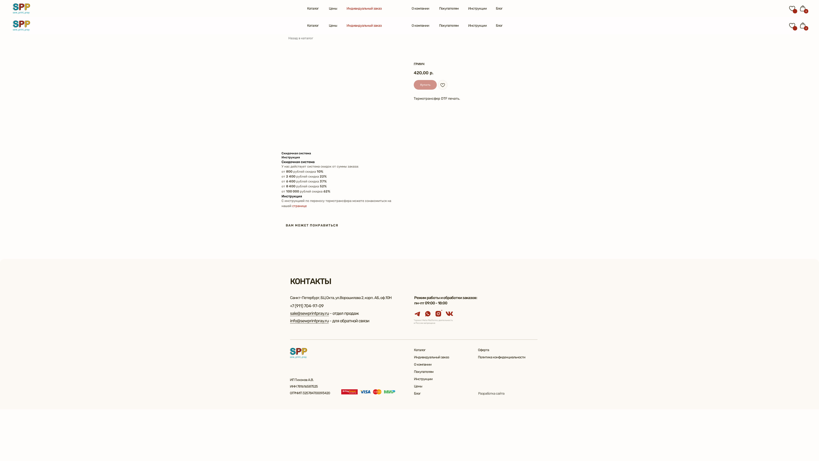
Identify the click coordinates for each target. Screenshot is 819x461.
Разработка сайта (491, 393)
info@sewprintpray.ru (309, 320)
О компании (420, 8)
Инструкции (477, 8)
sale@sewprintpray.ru (309, 313)
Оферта (483, 350)
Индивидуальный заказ (364, 8)
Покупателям (449, 8)
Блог (499, 8)
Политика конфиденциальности (501, 357)
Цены (333, 8)
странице (299, 206)
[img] (21, 8)
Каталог (313, 8)
